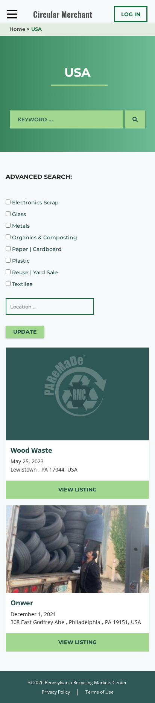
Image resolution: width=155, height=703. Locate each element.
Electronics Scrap (35, 202)
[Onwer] (77, 578)
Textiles (21, 284)
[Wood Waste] (77, 423)
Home (17, 29)
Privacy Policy (56, 692)
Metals (20, 225)
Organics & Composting (44, 237)
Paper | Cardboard (36, 249)
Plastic (20, 260)
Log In (130, 14)
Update (24, 331)
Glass (18, 214)
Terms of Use (99, 692)
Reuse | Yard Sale (34, 272)
